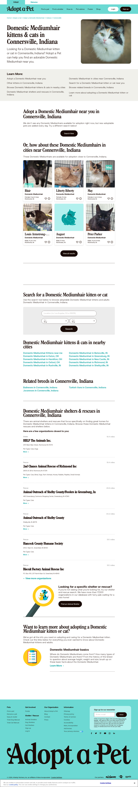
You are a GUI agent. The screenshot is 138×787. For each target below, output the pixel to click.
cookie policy (13, 785)
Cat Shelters (29, 725)
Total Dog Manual (13, 720)
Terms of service (70, 717)
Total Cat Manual (13, 723)
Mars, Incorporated (70, 725)
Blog (46, 714)
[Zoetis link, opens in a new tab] (128, 777)
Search (69, 329)
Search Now (69, 133)
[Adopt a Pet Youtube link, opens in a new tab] (105, 733)
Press (46, 720)
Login (113, 9)
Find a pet (10, 711)
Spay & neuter (12, 717)
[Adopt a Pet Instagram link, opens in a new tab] (110, 733)
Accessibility (68, 723)
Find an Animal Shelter (70, 604)
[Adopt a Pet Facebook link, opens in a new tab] (92, 733)
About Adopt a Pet (51, 711)
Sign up (126, 9)
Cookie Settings (56, 777)
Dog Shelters (30, 722)
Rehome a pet (12, 714)
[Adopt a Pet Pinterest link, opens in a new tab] (101, 733)
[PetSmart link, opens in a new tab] (111, 776)
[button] (45, 198)
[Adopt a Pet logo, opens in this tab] (69, 757)
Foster (90, 9)
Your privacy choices (71, 731)
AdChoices (68, 728)
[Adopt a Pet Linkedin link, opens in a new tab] (114, 733)
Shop (98, 9)
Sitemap (67, 711)
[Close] (134, 783)
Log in (27, 731)
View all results (69, 253)
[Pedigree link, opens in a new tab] (120, 777)
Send (121, 714)
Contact (47, 717)
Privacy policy (69, 714)
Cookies (67, 720)
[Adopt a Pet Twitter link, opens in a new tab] (96, 733)
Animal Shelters (31, 719)
